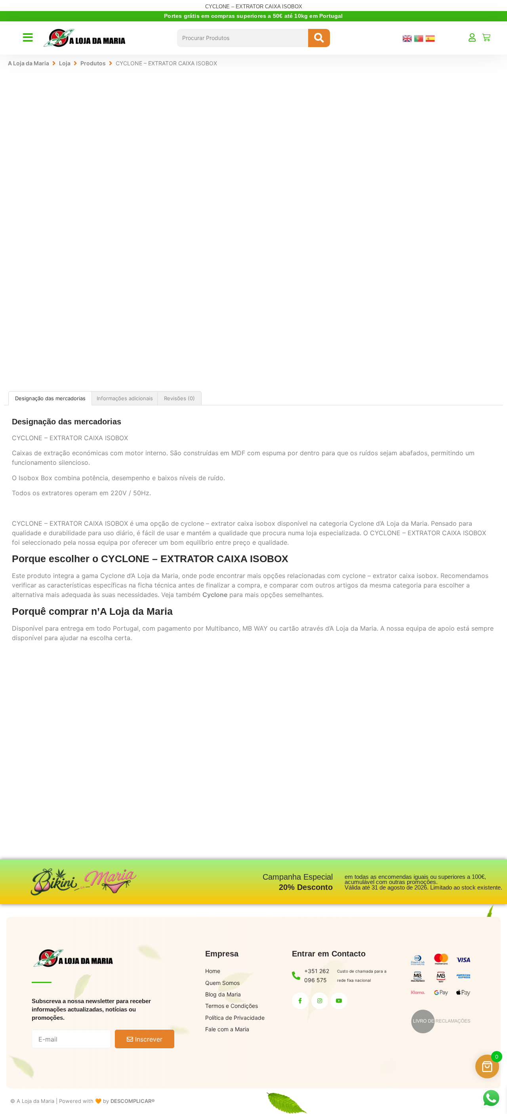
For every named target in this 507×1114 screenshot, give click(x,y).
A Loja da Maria (28, 63)
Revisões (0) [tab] (179, 398)
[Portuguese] (419, 38)
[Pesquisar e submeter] (319, 38)
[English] (408, 38)
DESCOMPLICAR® (133, 1101)
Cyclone (214, 595)
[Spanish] (431, 38)
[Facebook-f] (300, 1000)
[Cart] (486, 37)
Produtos (93, 63)
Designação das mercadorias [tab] (50, 398)
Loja (65, 63)
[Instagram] (319, 1000)
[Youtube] (339, 1000)
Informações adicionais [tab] (125, 398)
